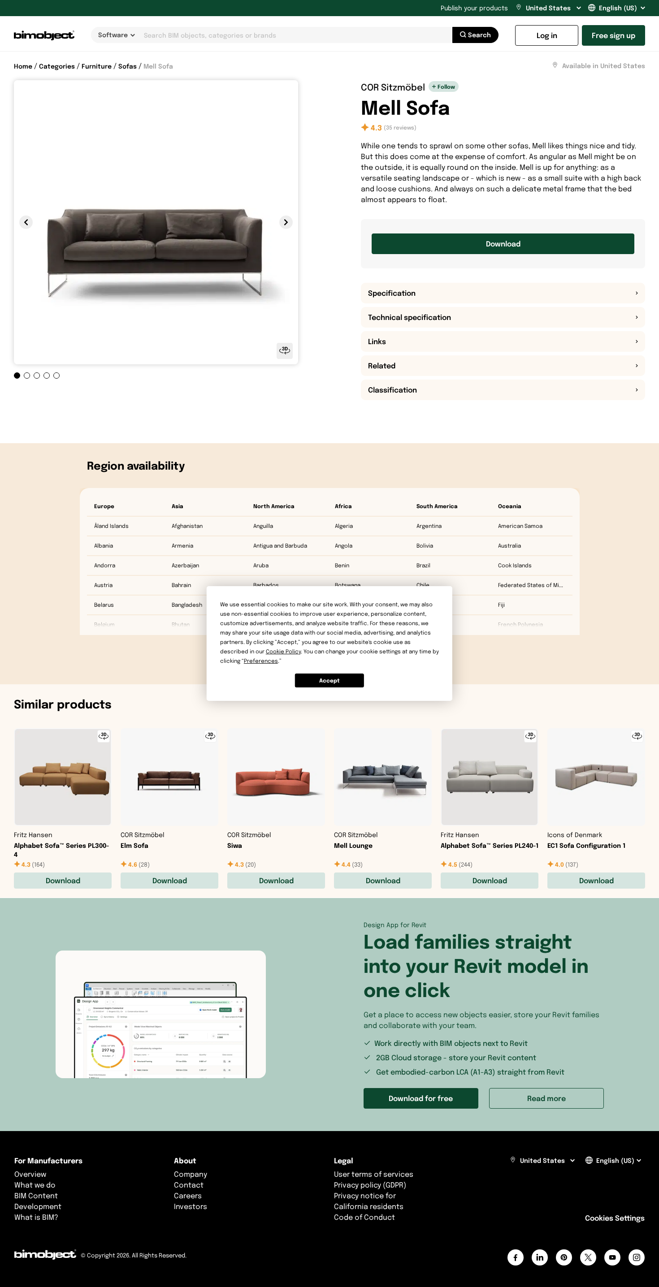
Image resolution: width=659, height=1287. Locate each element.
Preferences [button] (261, 661)
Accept (329, 680)
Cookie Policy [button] (283, 651)
